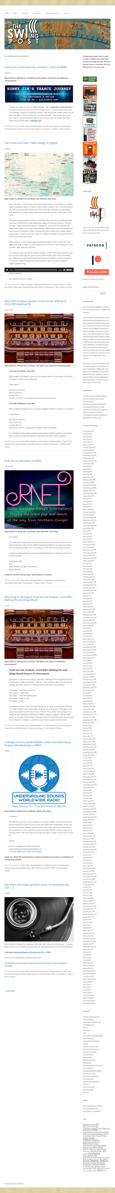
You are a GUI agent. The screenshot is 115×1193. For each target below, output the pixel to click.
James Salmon (54, 126)
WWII (104, 1170)
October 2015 (87, 782)
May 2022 (86, 569)
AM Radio (86, 1124)
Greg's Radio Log (88, 1038)
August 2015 (87, 787)
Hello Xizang (18, 287)
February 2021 (87, 609)
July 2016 (86, 758)
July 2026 (86, 434)
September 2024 (88, 493)
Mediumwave (88, 1144)
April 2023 (86, 539)
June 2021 (86, 598)
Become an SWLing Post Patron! (93, 279)
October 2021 (87, 588)
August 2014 (87, 820)
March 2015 (87, 801)
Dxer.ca (85, 1027)
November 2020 (88, 617)
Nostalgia (96, 1144)
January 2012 (87, 903)
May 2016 (86, 763)
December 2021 (88, 582)
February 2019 (87, 674)
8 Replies (7, 751)
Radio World (86, 1151)
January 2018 (87, 709)
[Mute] (64, 270)
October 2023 (87, 523)
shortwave (53, 865)
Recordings (29, 284)
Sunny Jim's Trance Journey (25, 129)
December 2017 (88, 712)
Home (6, 13)
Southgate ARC (88, 1166)
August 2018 (87, 690)
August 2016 (87, 755)
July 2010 (86, 952)
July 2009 (86, 984)
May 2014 (86, 828)
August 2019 (87, 658)
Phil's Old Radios (88, 1054)
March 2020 (87, 639)
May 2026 (86, 439)
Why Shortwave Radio (89, 1171)
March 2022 (87, 574)
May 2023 (86, 536)
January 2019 (87, 677)
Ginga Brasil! (8, 728)
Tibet (36, 287)
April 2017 (86, 733)
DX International (88, 1025)
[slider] (69, 270)
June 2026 (86, 436)
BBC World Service (90, 1126)
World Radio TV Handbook (92, 1111)
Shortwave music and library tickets (95, 396)
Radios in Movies (89, 1149)
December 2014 (88, 809)
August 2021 (87, 593)
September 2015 (88, 785)
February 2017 (87, 739)
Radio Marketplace (52, 13)
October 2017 (87, 717)
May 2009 (86, 987)
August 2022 (87, 561)
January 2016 (87, 774)
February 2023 (87, 544)
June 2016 (86, 760)
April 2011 (86, 928)
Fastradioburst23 (99, 1134)
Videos (103, 1166)
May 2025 (86, 471)
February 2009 (87, 995)
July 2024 (86, 498)
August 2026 (87, 431)
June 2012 (86, 890)
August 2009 (87, 982)
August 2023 (87, 528)
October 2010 (87, 944)
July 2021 (86, 596)
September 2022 (88, 558)
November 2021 (88, 585)
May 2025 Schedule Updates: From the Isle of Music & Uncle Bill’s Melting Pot (35, 302)
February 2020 (87, 642)
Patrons (25, 13)
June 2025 (86, 469)
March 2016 (87, 768)
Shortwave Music (65, 126)
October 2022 (87, 555)
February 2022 (87, 577)
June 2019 (86, 663)
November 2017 (88, 714)
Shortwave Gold (89, 1157)
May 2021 (86, 601)
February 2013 (87, 868)
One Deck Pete (89, 1145)
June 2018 (86, 696)
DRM (85, 1134)
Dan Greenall (8, 287)
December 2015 (88, 776)
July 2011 (86, 920)
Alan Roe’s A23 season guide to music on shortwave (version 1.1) (37, 886)
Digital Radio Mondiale (90, 1132)
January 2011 (87, 936)
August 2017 (87, 722)
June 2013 (86, 857)
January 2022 (87, 579)
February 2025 (87, 480)
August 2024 (87, 496)
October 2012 (87, 879)
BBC (97, 1124)
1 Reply (6, 605)
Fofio (84, 1033)
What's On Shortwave (42, 129)
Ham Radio (89, 1137)
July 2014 (86, 822)
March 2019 (87, 671)
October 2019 (87, 652)
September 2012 (88, 882)
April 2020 (86, 636)
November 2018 (88, 682)
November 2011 (88, 909)
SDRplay (85, 1153)
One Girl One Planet (89, 1052)
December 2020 (88, 615)
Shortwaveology (88, 1079)
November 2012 (88, 876)
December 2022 (88, 550)
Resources (37, 13)
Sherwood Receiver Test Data (92, 1065)
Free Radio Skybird (90, 1136)
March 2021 (87, 606)
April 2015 (86, 798)
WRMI (53, 868)
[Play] (7, 270)
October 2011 (87, 911)
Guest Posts (101, 1136)
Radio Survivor (88, 1057)
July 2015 (86, 790)
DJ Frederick (103, 1132)
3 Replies (7, 148)
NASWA (85, 1044)
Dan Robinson (104, 1128)
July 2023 (86, 531)
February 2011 (87, 933)
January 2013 (87, 871)
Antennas (92, 1124)
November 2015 (88, 779)
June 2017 (86, 728)
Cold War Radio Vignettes (91, 1017)
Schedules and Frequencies (42, 284)
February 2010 (87, 965)
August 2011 (87, 917)
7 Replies (7, 893)
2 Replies (7, 73)
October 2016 (87, 749)
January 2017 (87, 741)
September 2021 (88, 590)
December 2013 (88, 841)
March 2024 (87, 509)
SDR (104, 1150)
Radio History (98, 1147)
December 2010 (88, 938)
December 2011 (88, 906)
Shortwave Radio (35, 126)
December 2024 (88, 485)
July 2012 (86, 887)
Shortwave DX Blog (89, 1073)
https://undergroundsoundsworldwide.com (25, 849)
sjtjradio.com (36, 121)
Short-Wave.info (88, 1068)
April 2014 (86, 830)
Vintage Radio (87, 1168)
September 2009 (88, 979)
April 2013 (86, 863)
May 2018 (86, 698)
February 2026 (87, 447)
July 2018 (86, 693)
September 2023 (88, 525)
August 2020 (87, 625)
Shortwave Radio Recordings (94, 1162)
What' (33, 868)
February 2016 (87, 771)
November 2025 (88, 455)
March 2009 (87, 992)
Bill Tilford (53, 725)
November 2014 (88, 812)
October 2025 (87, 458)
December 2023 (88, 517)
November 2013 (88, 844)
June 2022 (86, 566)
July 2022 (86, 563)
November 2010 (88, 941)
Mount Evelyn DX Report (91, 1041)
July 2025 (86, 466)
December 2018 (88, 679)
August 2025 (87, 463)
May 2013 (86, 860)
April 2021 (86, 604)
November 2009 (88, 973)
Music (23, 126)
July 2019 (86, 660)
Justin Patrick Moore (91, 1142)
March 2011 (87, 930)
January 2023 (87, 547)
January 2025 (87, 482)
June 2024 (86, 501)
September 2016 (88, 752)
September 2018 (88, 687)
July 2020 (86, 628)
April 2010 (86, 960)
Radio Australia (87, 1147)
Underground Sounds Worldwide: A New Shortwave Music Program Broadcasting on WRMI (37, 743)
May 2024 (86, 504)
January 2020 (87, 644)
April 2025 (86, 474)
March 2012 (87, 898)
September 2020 (88, 623)
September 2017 (88, 720)
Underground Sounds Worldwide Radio (17, 868)
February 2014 (87, 836)
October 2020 (87, 620)
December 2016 (88, 744)
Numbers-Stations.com (90, 1046)
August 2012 (87, 884)
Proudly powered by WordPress (14, 1183)
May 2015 (86, 795)
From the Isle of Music (64, 725)
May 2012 (86, 893)
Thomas (67, 129)
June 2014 (86, 825)
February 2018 (87, 706)
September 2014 (88, 817)
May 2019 (86, 666)
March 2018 (87, 704)
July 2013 (86, 855)
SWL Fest (86, 1084)
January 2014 (87, 839)
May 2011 (86, 925)
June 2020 (86, 631)
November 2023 (88, 520)
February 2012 (87, 901)
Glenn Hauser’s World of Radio (93, 1036)
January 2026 (87, 450)
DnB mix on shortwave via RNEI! (22, 460)
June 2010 (86, 955)
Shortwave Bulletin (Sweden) (92, 1071)
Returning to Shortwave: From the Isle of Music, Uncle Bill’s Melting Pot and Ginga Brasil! (38, 598)
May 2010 (86, 957)
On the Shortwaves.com (91, 1049)
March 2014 (87, 833)
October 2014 (87, 814)
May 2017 (86, 731)
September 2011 (88, 914)
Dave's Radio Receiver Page (92, 1022)
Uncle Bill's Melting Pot (35, 444)
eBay (88, 1134)
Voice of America (103, 1168)
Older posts (9, 991)
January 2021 (87, 612)
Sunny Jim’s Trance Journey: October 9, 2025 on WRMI (35, 67)
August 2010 (87, 949)
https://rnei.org (14, 569)
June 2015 (86, 793)
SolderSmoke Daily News (91, 1081)
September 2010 (88, 946)
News (27, 126)
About (66, 13)
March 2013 (87, 866)
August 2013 (87, 852)
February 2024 (87, 512)
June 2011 (86, 922)
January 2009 (87, 998)
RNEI (15, 583)
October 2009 (87, 976)
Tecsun (97, 1166)
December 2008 (88, 1000)
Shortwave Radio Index (90, 1076)
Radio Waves (101, 1149)
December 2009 (88, 971)
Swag (15, 13)
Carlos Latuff (90, 1128)
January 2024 (87, 515)
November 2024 (88, 488)
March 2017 (87, 736)
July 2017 (86, 725)
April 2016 (86, 766)
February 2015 (87, 803)
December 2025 (88, 453)
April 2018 (86, 701)
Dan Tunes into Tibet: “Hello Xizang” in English (31, 143)
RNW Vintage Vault (89, 1060)
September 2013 (88, 849)
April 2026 (86, 442)
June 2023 (86, 534)
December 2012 (88, 874)
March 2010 (87, 963)
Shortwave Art (90, 1155)
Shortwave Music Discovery (29, 974)
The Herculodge (88, 1090)
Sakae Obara (87, 1063)
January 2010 (87, 968)
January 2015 (87, 806)
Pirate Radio (101, 1145)
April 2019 (86, 669)
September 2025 (88, 461)
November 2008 (88, 1003)
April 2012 (86, 895)
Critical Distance (88, 1019)
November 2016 (88, 747)
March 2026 (87, 445)
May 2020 (86, 633)
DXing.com (86, 1030)
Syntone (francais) (89, 1087)
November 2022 (88, 552)
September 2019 (88, 655)
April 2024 (86, 507)
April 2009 (86, 990)
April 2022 (86, 571)
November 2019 (88, 650)
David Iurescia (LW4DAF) (90, 1130)
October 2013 (87, 847)
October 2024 (87, 490)
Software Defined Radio (94, 1164)
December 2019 (88, 647)
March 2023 (87, 542)
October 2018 (87, 685)
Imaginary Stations (91, 1140)
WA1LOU (86, 1092)
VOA (94, 1168)
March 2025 (87, 477)
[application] (39, 270)
